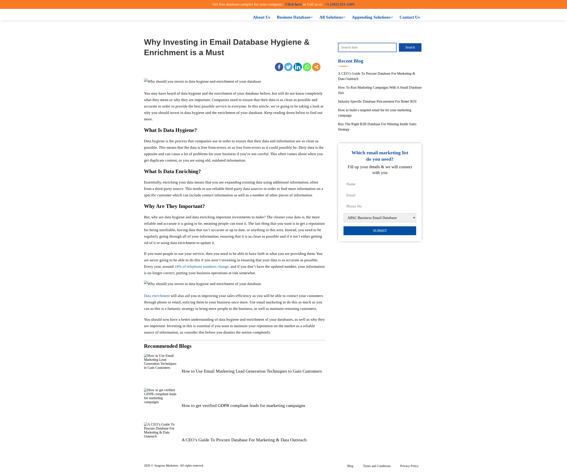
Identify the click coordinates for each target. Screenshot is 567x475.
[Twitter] (288, 67)
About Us (261, 17)
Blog (350, 466)
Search (410, 47)
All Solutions (331, 17)
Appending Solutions (371, 17)
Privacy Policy (409, 466)
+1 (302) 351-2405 (340, 4)
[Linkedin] (297, 67)
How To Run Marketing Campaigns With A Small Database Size (380, 90)
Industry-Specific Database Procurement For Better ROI (377, 101)
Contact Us (410, 17)
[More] (316, 67)
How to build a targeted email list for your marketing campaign (374, 112)
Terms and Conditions (376, 466)
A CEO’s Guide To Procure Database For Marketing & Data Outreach (376, 76)
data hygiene (191, 93)
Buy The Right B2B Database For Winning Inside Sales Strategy (377, 126)
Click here (293, 4)
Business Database (293, 17)
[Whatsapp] (307, 67)
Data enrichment (157, 296)
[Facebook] (279, 67)
